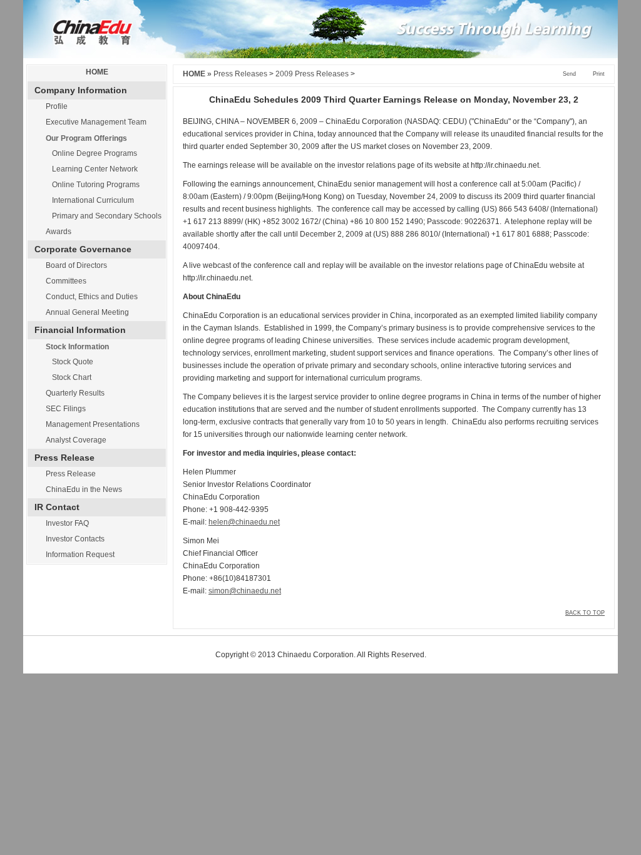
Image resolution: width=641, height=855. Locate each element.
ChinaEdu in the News (84, 489)
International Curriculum (93, 200)
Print (599, 74)
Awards (58, 231)
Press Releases (240, 73)
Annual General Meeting (87, 312)
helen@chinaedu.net (244, 522)
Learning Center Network (95, 169)
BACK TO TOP (585, 613)
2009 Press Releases (312, 73)
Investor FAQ (67, 523)
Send (569, 74)
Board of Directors (76, 265)
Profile (57, 106)
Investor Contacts (75, 539)
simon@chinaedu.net (244, 590)
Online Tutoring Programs (96, 184)
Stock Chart (71, 377)
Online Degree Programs (94, 153)
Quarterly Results (75, 393)
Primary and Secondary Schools (107, 216)
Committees (66, 281)
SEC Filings (66, 408)
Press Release (71, 473)
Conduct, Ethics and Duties (92, 296)
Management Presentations (93, 424)
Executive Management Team (96, 122)
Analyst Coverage (76, 440)
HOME (97, 72)
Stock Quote (72, 361)
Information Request (80, 554)
